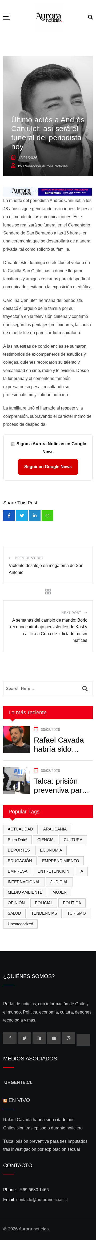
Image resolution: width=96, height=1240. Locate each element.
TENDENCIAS (44, 913)
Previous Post (29, 558)
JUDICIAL (59, 882)
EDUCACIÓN (20, 860)
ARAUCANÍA (55, 829)
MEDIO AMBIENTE (25, 892)
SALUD (14, 913)
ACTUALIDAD (20, 829)
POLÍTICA (72, 903)
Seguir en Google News (48, 466)
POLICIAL (44, 903)
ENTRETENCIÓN (53, 871)
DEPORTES (19, 850)
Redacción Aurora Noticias (45, 166)
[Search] (90, 17)
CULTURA (73, 839)
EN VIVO (19, 1100)
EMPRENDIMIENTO (60, 860)
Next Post (71, 613)
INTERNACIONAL (24, 882)
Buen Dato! (17, 839)
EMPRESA (17, 871)
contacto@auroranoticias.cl (42, 1199)
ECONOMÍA (51, 850)
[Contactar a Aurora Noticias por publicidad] (48, 191)
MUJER (60, 892)
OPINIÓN (16, 903)
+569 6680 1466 (33, 1190)
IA (81, 871)
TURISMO (76, 913)
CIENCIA (45, 839)
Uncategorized (20, 924)
